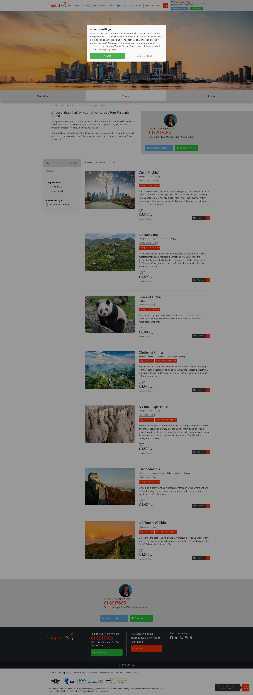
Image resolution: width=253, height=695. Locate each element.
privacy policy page (106, 49)
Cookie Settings (144, 56)
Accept (107, 56)
